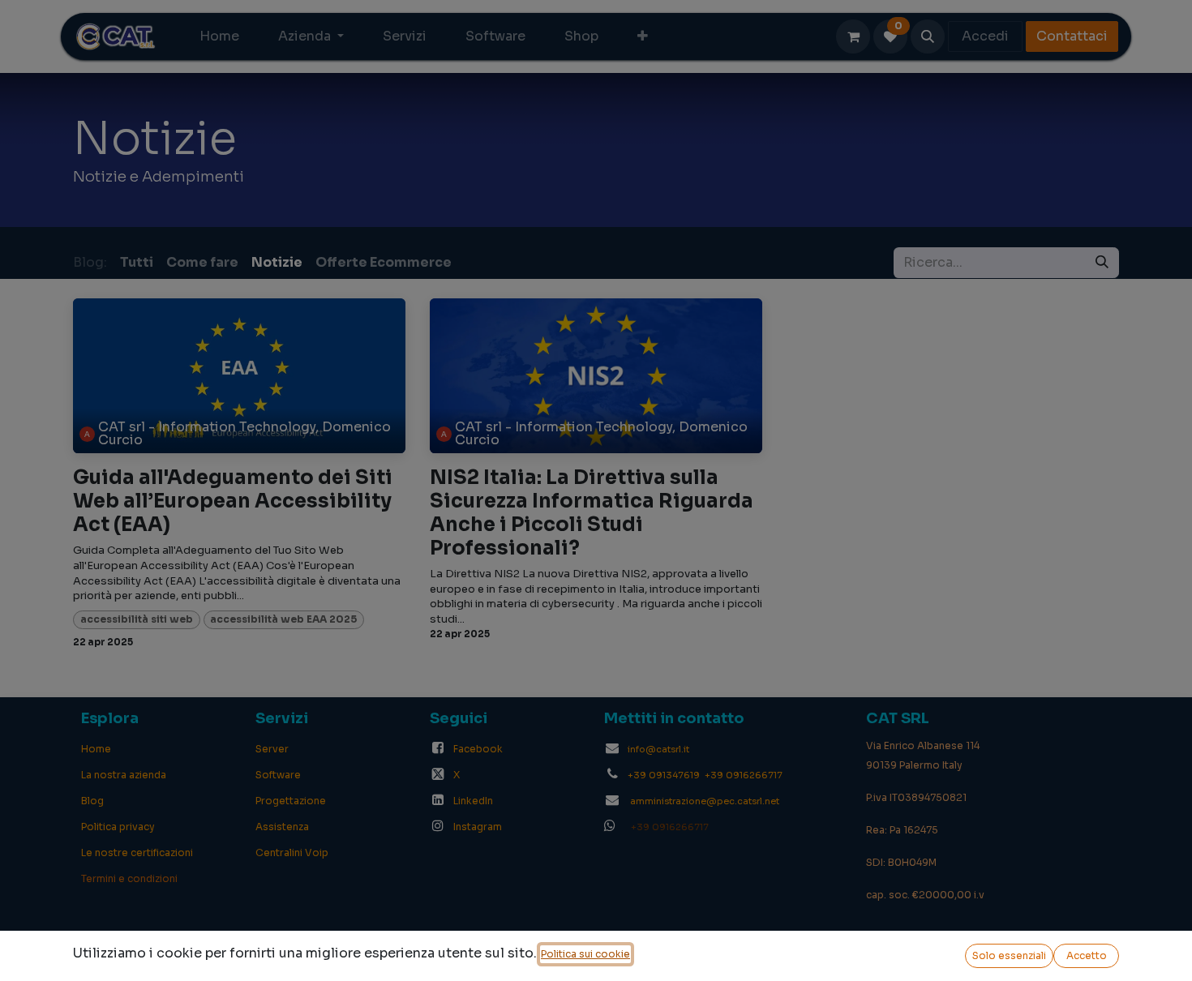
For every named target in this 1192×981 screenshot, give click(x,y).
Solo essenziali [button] (1009, 955)
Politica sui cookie (585, 954)
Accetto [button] (1086, 955)
